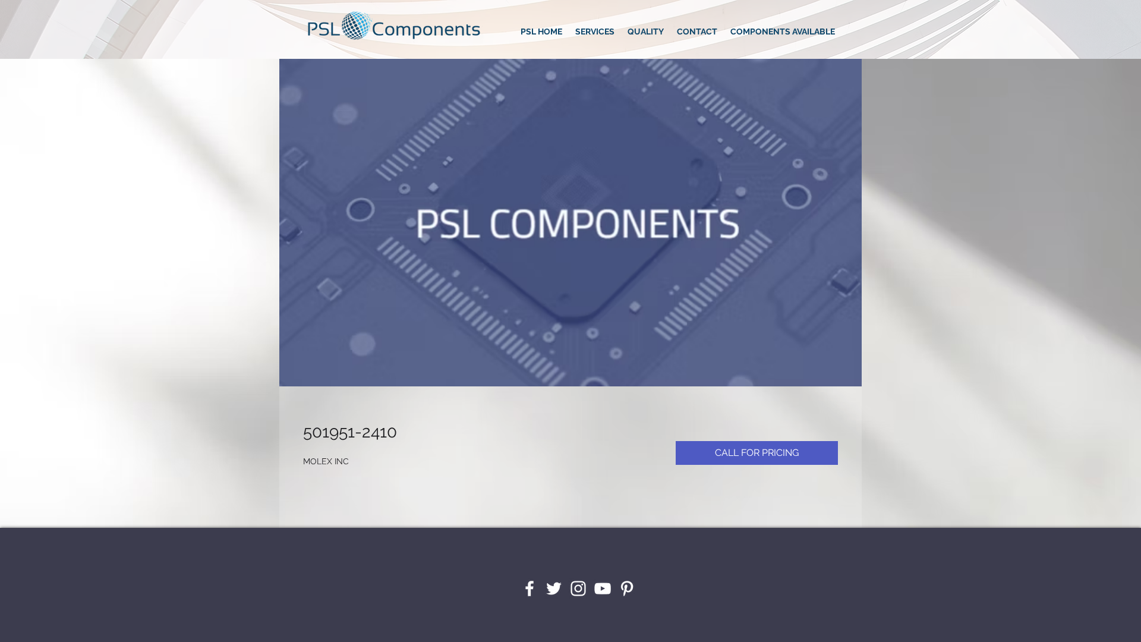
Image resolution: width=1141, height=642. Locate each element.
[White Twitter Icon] (554, 588)
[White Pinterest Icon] (627, 588)
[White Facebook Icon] (529, 588)
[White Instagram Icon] (578, 588)
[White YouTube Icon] (602, 588)
